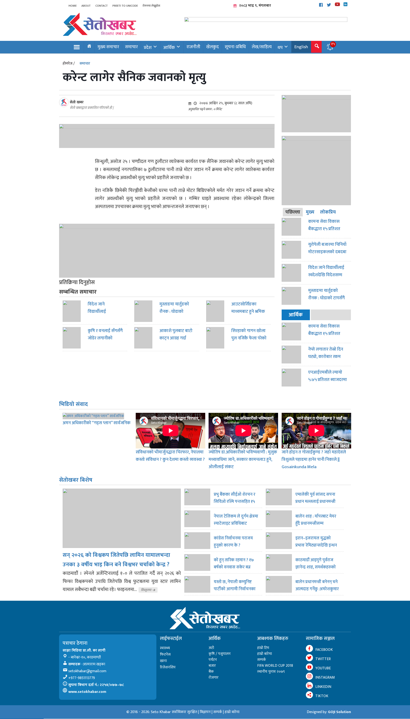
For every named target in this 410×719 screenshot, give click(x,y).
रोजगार (214, 677)
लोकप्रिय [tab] (328, 212)
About (86, 5)
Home (73, 5)
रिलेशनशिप (168, 667)
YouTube (323, 668)
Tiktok (321, 696)
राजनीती (193, 47)
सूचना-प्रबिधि (235, 47)
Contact (101, 5)
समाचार (131, 47)
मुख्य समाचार (108, 47)
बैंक (211, 671)
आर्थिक (169, 47)
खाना (163, 661)
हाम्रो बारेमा (264, 654)
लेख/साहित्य (262, 47)
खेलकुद (212, 47)
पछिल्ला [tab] (292, 212)
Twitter (323, 659)
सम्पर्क (261, 660)
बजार (212, 665)
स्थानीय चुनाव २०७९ (271, 671)
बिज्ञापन (205, 712)
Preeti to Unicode (125, 5)
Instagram (325, 677)
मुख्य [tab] (310, 212)
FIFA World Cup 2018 (275, 665)
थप (280, 47)
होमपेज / (69, 63)
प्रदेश (148, 47)
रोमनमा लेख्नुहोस (151, 5)
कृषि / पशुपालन (220, 654)
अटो (211, 648)
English (301, 47)
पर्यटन (213, 660)
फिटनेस (165, 654)
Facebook (324, 650)
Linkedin (323, 687)
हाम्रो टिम (263, 648)
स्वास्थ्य (165, 648)
